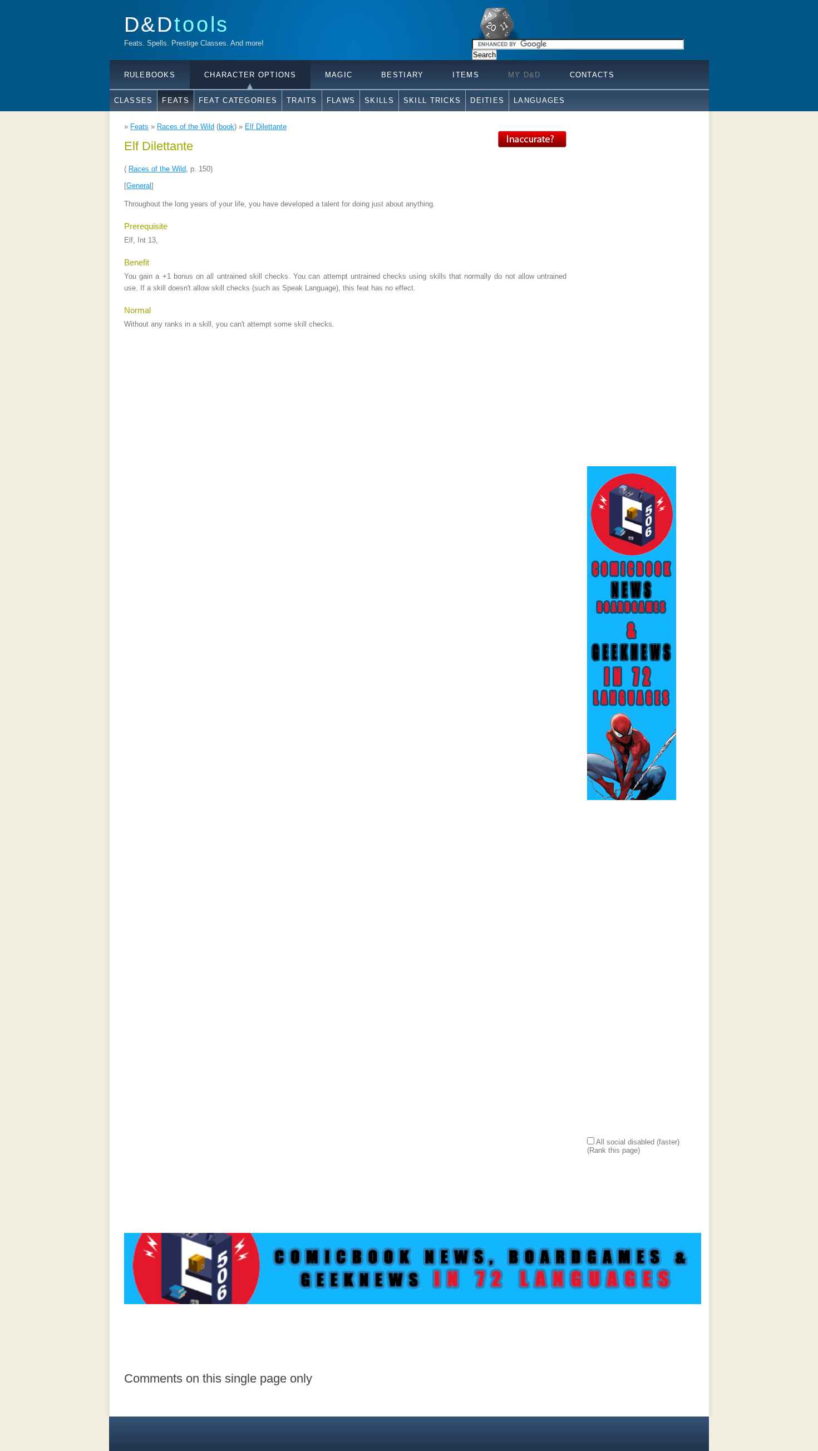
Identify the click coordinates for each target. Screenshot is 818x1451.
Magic (338, 75)
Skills (379, 100)
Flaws (341, 100)
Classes (133, 100)
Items (465, 75)
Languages (539, 100)
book (226, 126)
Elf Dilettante (266, 126)
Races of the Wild (185, 126)
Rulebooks (150, 75)
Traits (302, 100)
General (138, 185)
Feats (175, 100)
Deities (487, 100)
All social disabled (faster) (636, 1142)
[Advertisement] (631, 298)
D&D (177, 24)
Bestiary (402, 75)
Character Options (250, 75)
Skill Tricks (432, 100)
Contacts (592, 75)
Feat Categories (238, 100)
